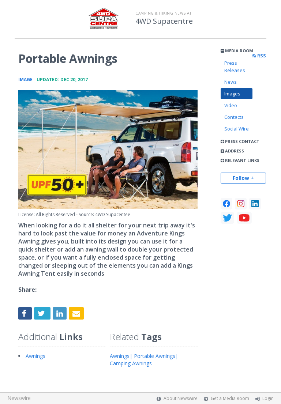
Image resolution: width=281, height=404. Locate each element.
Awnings (35, 355)
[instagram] (241, 203)
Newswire (19, 397)
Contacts (234, 117)
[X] (227, 218)
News (230, 82)
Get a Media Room (230, 398)
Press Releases (234, 66)
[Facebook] (226, 203)
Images (232, 93)
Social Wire (236, 128)
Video (230, 105)
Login (268, 398)
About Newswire (181, 398)
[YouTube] (244, 218)
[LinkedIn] (255, 203)
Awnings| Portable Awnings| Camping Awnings (144, 359)
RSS (261, 55)
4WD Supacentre (164, 21)
